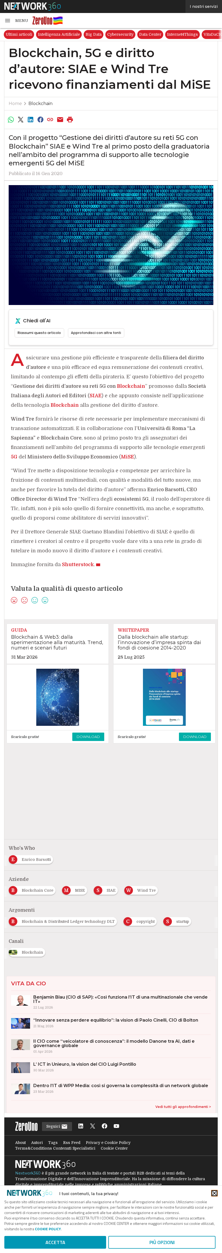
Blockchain (40, 103)
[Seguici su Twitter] (92, 1126)
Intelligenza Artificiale (59, 34)
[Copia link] (50, 120)
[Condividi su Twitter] (20, 120)
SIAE (96, 395)
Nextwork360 (28, 1173)
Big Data (94, 34)
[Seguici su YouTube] (116, 1126)
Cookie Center (114, 1148)
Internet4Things (182, 34)
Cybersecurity (120, 34)
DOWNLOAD (88, 736)
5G (14, 457)
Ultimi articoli (19, 34)
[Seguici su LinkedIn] (80, 1126)
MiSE (127, 457)
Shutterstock (78, 564)
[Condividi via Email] (60, 120)
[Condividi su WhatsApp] (10, 120)
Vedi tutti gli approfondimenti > (183, 1107)
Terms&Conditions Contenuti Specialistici (55, 1148)
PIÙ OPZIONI (162, 1242)
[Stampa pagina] (70, 120)
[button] (16, 20)
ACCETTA (55, 1242)
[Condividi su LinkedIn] (30, 120)
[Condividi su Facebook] (40, 120)
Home (15, 103)
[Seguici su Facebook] (104, 1126)
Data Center (150, 34)
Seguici (53, 1126)
